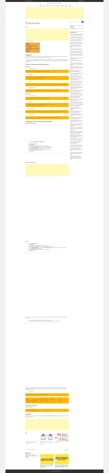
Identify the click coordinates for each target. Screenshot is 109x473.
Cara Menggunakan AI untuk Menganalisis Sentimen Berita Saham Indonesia (76, 108)
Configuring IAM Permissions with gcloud (31, 456)
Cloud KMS (66, 449)
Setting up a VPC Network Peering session (32, 48)
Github (57, 471)
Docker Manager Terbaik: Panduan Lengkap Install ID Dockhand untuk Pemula (75, 46)
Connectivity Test (29, 49)
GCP (51, 5)
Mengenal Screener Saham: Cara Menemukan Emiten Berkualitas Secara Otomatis (76, 114)
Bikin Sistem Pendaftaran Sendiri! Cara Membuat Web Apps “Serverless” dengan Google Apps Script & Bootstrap (76, 132)
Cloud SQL (45, 464)
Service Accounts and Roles (30, 449)
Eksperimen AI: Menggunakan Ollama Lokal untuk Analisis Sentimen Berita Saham (76, 153)
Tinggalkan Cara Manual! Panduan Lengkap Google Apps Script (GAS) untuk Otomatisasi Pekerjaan (76, 136)
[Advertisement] (54, 13)
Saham (62, 5)
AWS (44, 5)
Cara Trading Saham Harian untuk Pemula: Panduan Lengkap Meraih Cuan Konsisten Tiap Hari (76, 87)
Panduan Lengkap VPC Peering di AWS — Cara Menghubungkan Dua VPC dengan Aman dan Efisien (46, 442)
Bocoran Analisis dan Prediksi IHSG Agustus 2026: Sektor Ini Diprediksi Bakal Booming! (76, 64)
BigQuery (41, 464)
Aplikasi (40, 5)
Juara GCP (32, 454)
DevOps (47, 5)
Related (29, 51)
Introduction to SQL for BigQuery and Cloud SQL (46, 466)
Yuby (52, 471)
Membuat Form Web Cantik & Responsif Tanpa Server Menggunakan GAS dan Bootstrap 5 (76, 128)
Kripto (54, 5)
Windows (70, 5)
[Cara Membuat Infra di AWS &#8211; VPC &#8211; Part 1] (61, 437)
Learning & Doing (33, 415)
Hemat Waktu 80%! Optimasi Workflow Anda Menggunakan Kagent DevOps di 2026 (76, 55)
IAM (30, 454)
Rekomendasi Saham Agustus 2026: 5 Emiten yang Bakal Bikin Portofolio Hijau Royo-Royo (76, 67)
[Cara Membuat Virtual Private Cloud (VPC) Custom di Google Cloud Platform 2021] (32, 437)
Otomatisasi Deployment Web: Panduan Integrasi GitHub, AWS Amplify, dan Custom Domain (76, 124)
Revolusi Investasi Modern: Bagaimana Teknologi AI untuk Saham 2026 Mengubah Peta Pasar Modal (76, 96)
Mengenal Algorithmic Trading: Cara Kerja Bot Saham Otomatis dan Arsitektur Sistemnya (76, 142)
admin (33, 24)
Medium (54, 471)
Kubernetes (62, 464)
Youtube (60, 471)
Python (66, 464)
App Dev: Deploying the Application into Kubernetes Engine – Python (61, 466)
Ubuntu (66, 5)
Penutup (27, 50)
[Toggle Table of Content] (38, 43)
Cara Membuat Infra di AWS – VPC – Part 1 (61, 441)
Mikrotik (58, 5)
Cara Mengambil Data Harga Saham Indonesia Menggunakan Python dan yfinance (76, 121)
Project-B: (30, 47)
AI (37, 5)
